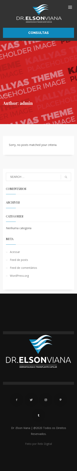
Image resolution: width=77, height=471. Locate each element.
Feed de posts (19, 260)
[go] (66, 177)
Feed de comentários (23, 268)
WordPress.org (19, 276)
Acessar (15, 252)
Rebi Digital (45, 444)
